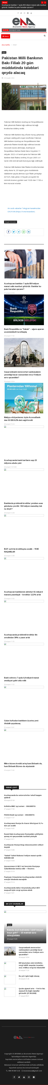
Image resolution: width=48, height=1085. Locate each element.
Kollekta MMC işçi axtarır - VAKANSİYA (20, 806)
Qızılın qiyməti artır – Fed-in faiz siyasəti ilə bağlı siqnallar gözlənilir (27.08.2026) (32, 991)
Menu (6, 36)
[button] (42, 2)
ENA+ (15, 45)
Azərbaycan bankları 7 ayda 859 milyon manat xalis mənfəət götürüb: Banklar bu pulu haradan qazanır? (22, 286)
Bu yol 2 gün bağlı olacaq (29, 976)
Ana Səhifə (6, 45)
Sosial (9, 925)
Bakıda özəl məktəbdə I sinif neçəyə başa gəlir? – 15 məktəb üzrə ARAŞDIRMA (25, 933)
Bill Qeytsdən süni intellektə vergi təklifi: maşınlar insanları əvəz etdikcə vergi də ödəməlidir (32, 965)
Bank (4, 52)
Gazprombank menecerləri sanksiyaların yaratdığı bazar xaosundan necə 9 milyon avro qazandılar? (22, 375)
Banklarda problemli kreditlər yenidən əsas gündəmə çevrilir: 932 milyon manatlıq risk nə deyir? (23, 506)
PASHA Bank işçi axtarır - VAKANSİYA (19, 815)
